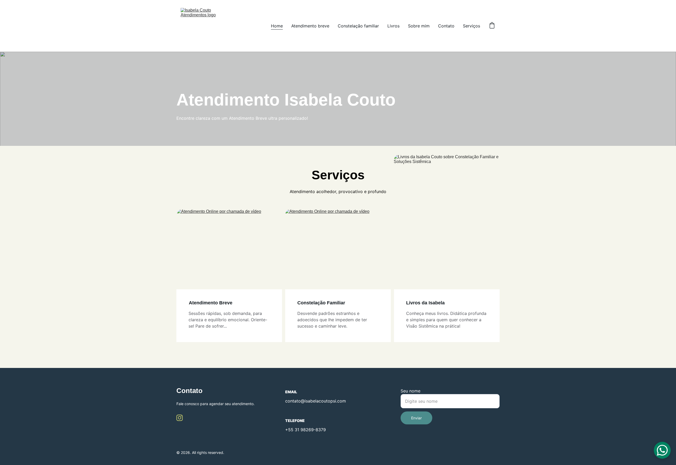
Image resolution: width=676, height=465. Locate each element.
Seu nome (410, 391)
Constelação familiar (358, 25)
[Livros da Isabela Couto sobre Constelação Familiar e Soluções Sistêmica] (447, 227)
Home (277, 25)
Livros (393, 25)
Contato (446, 25)
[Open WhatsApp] (662, 450)
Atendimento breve (310, 25)
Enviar (416, 418)
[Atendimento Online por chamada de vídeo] (230, 249)
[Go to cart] (492, 26)
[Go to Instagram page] (179, 418)
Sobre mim (419, 25)
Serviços (471, 25)
